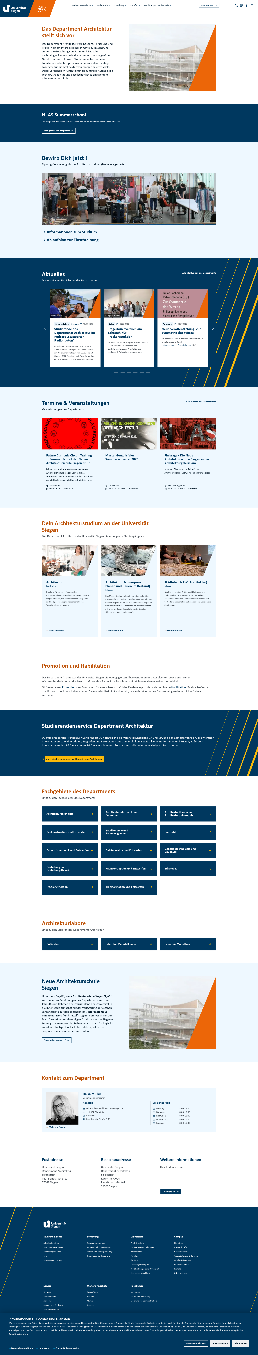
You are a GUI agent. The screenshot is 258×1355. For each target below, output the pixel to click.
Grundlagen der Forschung (98, 1256)
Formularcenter (50, 1297)
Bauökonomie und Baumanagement (117, 832)
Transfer (134, 5)
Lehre (46, 1256)
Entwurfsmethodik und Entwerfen (67, 850)
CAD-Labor (53, 944)
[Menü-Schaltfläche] (252, 5)
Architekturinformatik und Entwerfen (122, 814)
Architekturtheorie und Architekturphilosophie (179, 814)
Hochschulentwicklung (140, 1273)
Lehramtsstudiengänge (53, 1247)
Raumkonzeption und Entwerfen (126, 868)
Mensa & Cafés (180, 1247)
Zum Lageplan (169, 1191)
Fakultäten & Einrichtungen (142, 1247)
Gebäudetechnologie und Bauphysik (180, 850)
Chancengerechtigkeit (140, 1265)
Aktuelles (47, 1301)
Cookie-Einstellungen (196, 1343)
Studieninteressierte (81, 5)
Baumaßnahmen (181, 1265)
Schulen (90, 1297)
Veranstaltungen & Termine (186, 1256)
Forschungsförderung (96, 1243)
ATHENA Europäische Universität (145, 1269)
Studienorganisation (52, 1252)
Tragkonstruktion (57, 887)
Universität (163, 5)
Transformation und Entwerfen (125, 887)
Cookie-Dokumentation (67, 1348)
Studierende (102, 5)
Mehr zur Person (57, 1127)
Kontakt (177, 1269)
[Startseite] (55, 1224)
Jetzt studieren (207, 5)
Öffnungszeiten (180, 1273)
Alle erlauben (241, 1343)
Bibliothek (178, 1243)
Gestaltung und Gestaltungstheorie (58, 869)
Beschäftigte (150, 5)
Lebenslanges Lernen (53, 1260)
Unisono (47, 1292)
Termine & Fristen (51, 1309)
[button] (246, 5)
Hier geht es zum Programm (57, 131)
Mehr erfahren (56, 630)
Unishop (90, 1305)
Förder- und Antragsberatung (99, 1252)
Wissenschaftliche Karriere (98, 1247)
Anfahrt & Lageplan (182, 1260)
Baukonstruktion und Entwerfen (66, 832)
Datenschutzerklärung (22, 1348)
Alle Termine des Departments (201, 402)
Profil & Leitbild (137, 1243)
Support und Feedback (53, 1305)
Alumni (90, 1301)
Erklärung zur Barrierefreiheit (144, 1301)
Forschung (119, 5)
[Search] (236, 5)
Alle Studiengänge (51, 1243)
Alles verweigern (220, 1343)
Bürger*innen (93, 1292)
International (136, 1252)
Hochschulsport (180, 1252)
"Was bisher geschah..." (55, 1040)
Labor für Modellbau (177, 944)
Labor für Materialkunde (121, 944)
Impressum (44, 1348)
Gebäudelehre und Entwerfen (124, 850)
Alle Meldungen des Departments (199, 273)
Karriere (134, 1260)
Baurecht (170, 832)
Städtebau (171, 868)
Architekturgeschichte (60, 813)
